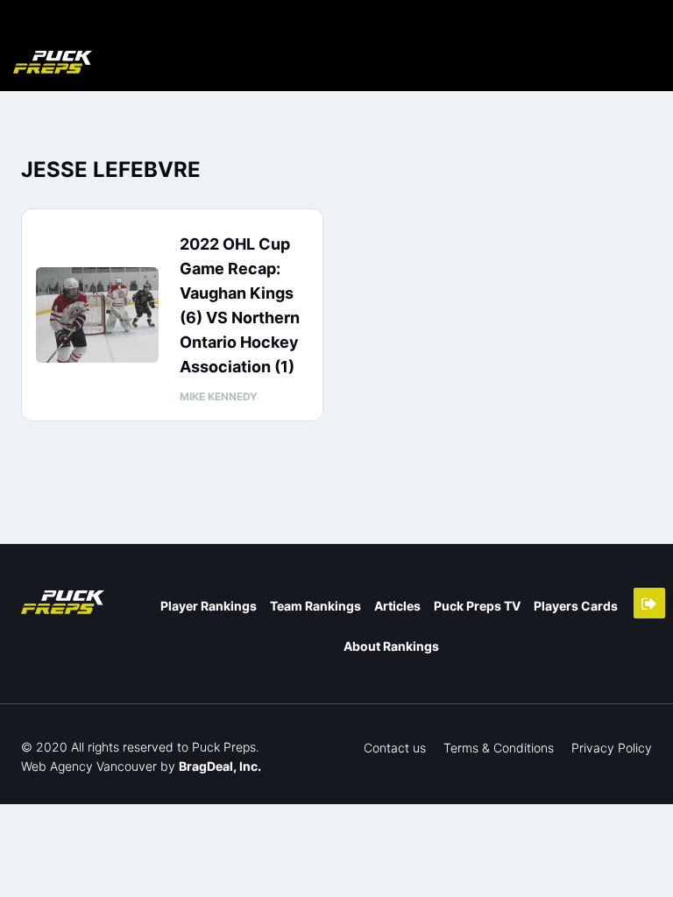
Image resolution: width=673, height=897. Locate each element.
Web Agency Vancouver (89, 766)
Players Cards (576, 605)
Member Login (649, 603)
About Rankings (391, 646)
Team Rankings (315, 605)
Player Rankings (208, 605)
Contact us (395, 747)
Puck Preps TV (477, 605)
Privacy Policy (611, 747)
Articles (397, 605)
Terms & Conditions (498, 747)
